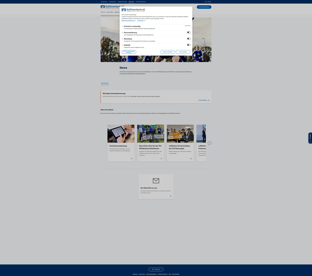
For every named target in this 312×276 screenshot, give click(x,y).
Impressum (140, 20)
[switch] (188, 32)
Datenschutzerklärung (128, 20)
